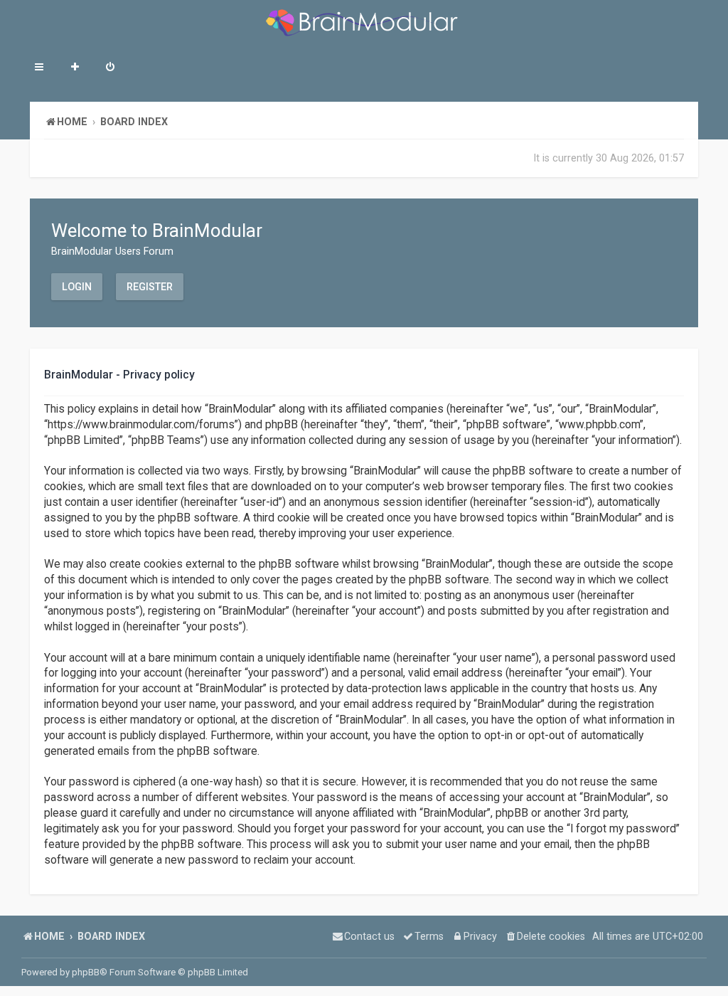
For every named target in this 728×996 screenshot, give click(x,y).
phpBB (86, 972)
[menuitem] (110, 68)
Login (77, 286)
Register (150, 286)
